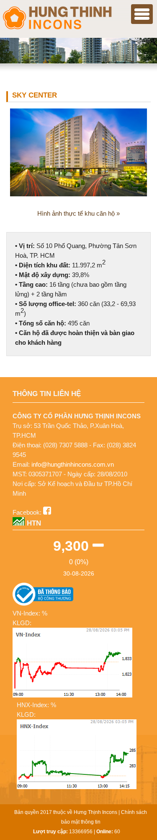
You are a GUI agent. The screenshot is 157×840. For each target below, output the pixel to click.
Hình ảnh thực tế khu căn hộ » (78, 213)
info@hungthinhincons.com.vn (72, 464)
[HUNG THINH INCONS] (56, 28)
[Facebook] (47, 512)
